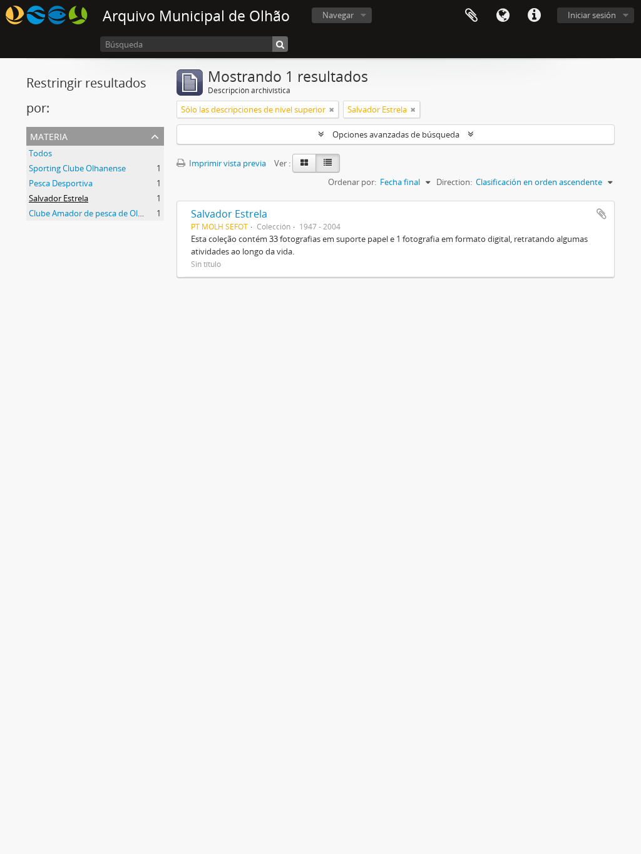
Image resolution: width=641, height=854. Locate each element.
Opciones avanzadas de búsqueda (396, 134)
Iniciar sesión (592, 15)
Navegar (338, 15)
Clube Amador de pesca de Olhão (90, 213)
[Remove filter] (331, 109)
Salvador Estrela (58, 198)
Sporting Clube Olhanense (77, 168)
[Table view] (327, 163)
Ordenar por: (352, 182)
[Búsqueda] (280, 44)
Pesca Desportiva (61, 183)
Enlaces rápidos (534, 15)
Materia (49, 135)
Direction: (454, 182)
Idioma (502, 15)
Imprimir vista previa (226, 163)
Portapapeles (471, 15)
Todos (40, 153)
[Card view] (304, 163)
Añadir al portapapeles (601, 214)
